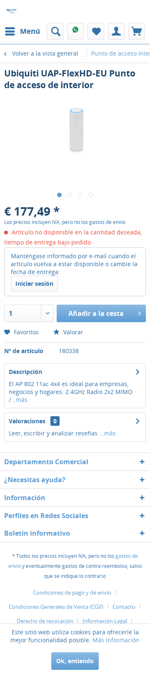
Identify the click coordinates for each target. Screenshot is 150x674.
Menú (30, 31)
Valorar (72, 332)
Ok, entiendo (75, 661)
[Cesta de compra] (136, 31)
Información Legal (104, 621)
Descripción (25, 372)
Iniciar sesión (34, 283)
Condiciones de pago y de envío (72, 592)
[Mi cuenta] (116, 31)
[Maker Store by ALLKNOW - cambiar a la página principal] (11, 11)
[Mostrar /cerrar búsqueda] (55, 31)
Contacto (123, 606)
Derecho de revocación (45, 621)
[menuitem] (22, 31)
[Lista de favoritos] (96, 31)
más (22, 400)
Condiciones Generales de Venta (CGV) (56, 606)
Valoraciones (27, 421)
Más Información (116, 640)
